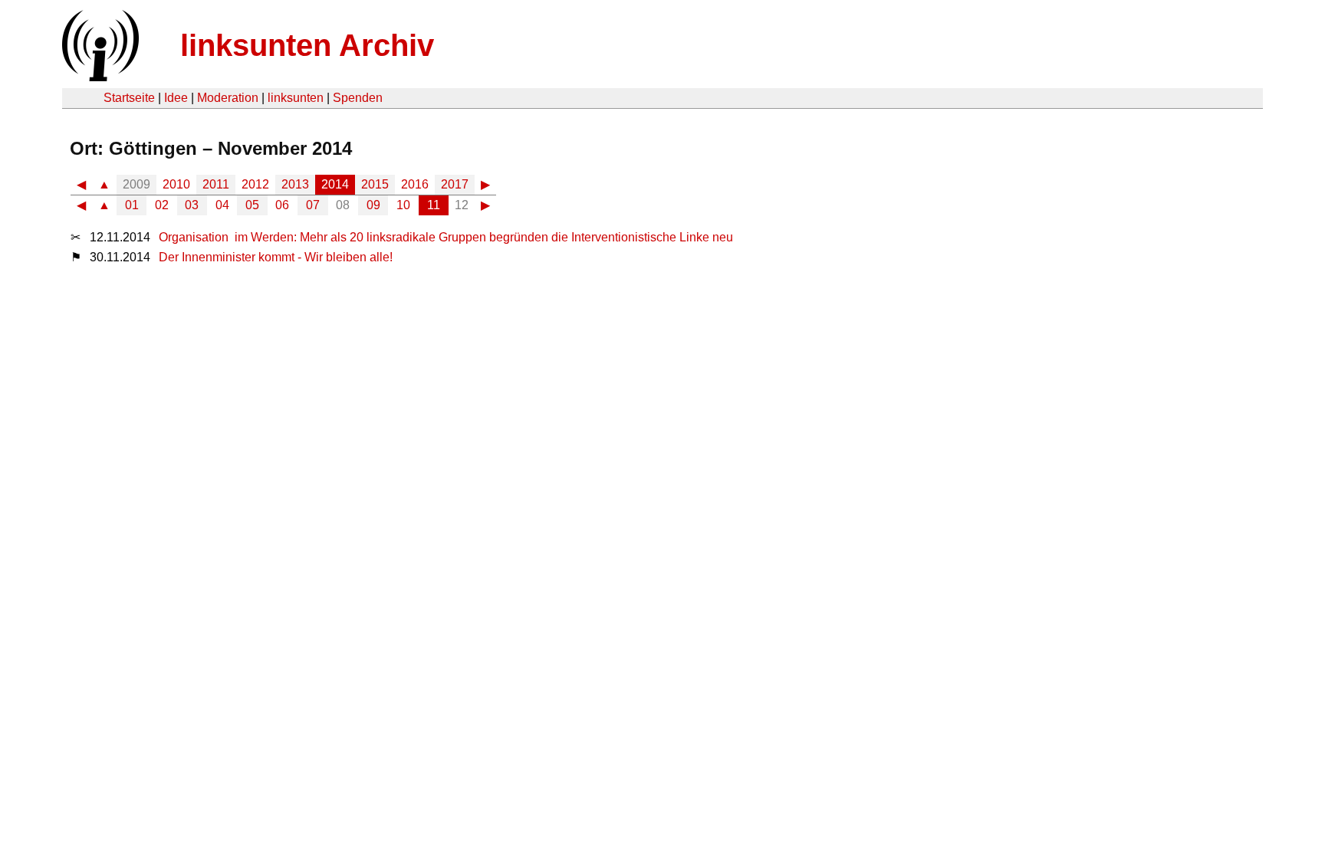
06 (282, 205)
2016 (415, 184)
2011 (215, 184)
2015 (375, 184)
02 (162, 205)
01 (132, 205)
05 (252, 205)
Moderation (227, 97)
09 (373, 205)
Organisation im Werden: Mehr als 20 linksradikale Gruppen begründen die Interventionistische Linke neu (446, 237)
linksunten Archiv (307, 45)
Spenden (358, 97)
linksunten (296, 97)
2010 (176, 184)
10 (403, 205)
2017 (455, 184)
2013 (295, 184)
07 (313, 205)
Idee (176, 97)
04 (222, 205)
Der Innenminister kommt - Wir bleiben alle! (276, 257)
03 (192, 205)
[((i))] (99, 77)
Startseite (129, 97)
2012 (255, 184)
